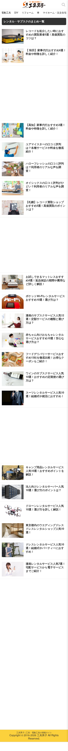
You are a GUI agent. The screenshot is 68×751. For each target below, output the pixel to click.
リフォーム (28, 12)
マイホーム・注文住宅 (54, 12)
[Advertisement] (34, 93)
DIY (16, 12)
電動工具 (6, 12)
